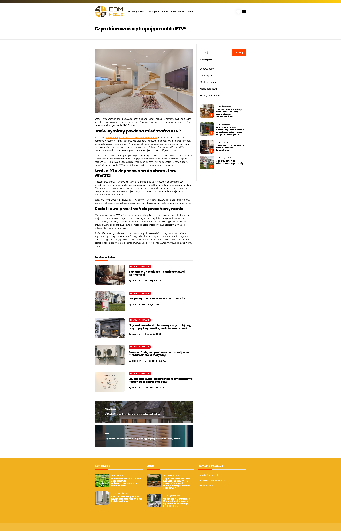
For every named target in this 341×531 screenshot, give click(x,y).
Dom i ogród (153, 11)
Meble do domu (186, 11)
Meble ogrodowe (136, 11)
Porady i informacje (139, 266)
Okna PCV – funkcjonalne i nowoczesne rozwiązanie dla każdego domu (126, 499)
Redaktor (136, 280)
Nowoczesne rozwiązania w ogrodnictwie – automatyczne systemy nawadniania (126, 482)
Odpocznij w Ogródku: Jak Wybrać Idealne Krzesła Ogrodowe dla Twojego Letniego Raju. (177, 502)
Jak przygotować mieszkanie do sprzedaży (157, 298)
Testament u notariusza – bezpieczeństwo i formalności (157, 273)
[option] (54, 525)
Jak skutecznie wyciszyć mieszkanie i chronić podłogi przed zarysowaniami (229, 113)
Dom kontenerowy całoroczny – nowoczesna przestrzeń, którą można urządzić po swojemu (230, 131)
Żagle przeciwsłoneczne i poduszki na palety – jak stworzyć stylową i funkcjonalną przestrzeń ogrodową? (176, 483)
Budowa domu (168, 11)
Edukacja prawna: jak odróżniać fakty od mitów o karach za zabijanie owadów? (161, 380)
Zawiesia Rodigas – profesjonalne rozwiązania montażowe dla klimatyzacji (159, 353)
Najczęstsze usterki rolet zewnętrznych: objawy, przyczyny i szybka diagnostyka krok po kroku (160, 326)
